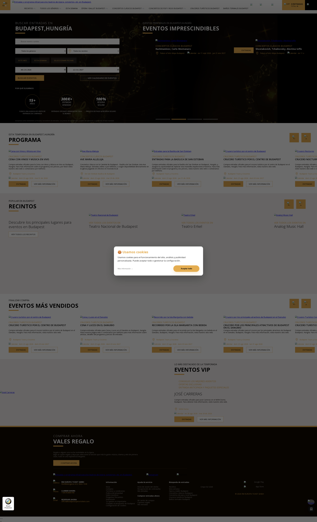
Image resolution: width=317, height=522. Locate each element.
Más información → (125, 268)
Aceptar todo (186, 268)
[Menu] (12, 498)
